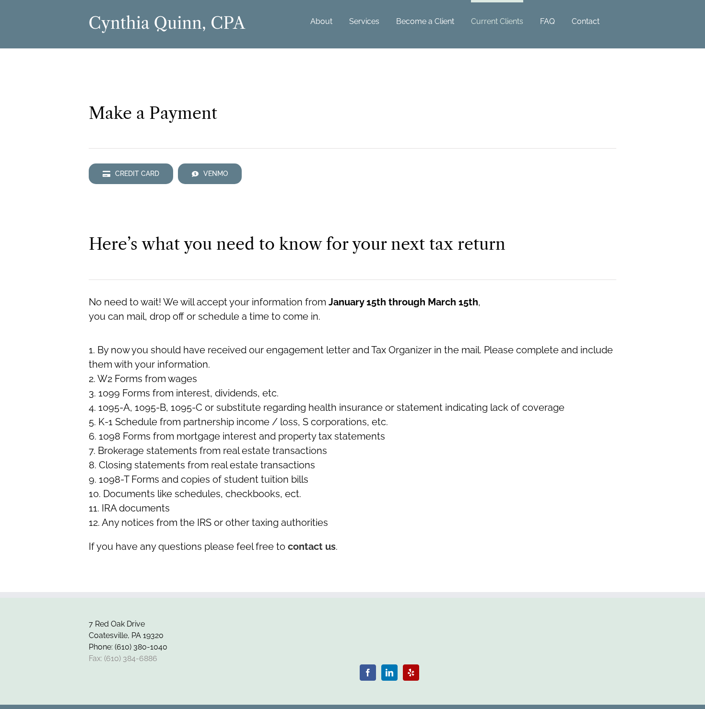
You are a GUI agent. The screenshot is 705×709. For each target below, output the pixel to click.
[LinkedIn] (389, 672)
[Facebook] (368, 672)
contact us (312, 546)
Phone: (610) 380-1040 (128, 646)
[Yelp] (411, 672)
